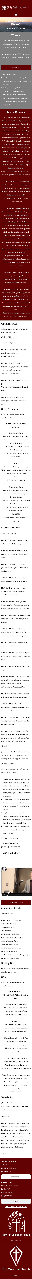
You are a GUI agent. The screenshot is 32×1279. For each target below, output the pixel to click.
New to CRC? (16, 67)
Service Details (16, 1177)
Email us (16, 1201)
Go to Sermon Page (16, 902)
